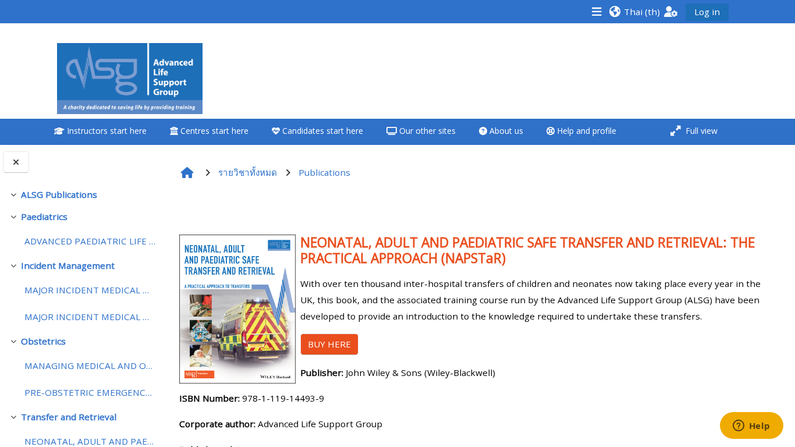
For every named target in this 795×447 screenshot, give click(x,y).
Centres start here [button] (213, 130)
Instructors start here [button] (106, 130)
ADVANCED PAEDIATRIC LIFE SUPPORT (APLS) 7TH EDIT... (90, 241)
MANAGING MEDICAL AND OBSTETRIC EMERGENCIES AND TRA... (90, 365)
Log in (707, 11)
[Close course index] (16, 162)
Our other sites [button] (426, 130)
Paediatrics (44, 216)
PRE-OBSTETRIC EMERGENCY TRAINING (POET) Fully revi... (90, 392)
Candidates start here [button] (321, 130)
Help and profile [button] (585, 130)
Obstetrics (43, 341)
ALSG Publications (59, 194)
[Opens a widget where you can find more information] (751, 426)
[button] (634, 11)
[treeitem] (82, 194)
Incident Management (68, 265)
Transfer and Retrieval (68, 417)
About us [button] (505, 130)
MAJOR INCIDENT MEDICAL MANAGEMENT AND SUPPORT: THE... (90, 290)
